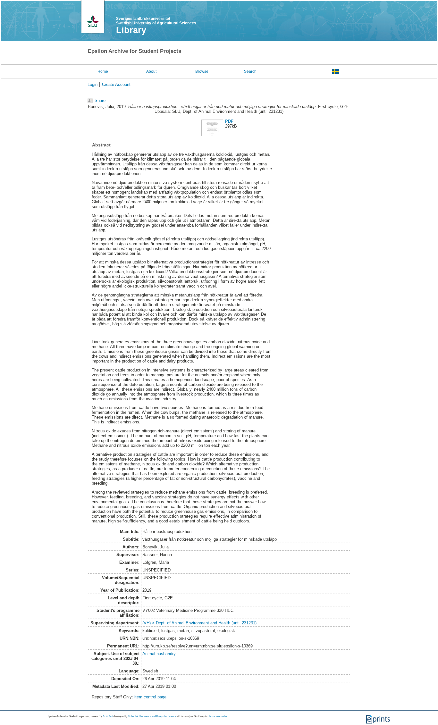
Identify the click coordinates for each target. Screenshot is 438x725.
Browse (201, 71)
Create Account (116, 84)
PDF (229, 121)
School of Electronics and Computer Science (152, 716)
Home (102, 71)
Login (92, 84)
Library (131, 30)
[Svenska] (335, 71)
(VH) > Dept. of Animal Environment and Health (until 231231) (199, 623)
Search (250, 71)
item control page (150, 697)
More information (218, 716)
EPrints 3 (108, 716)
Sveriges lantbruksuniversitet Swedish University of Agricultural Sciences (156, 20)
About (151, 71)
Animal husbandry (159, 653)
